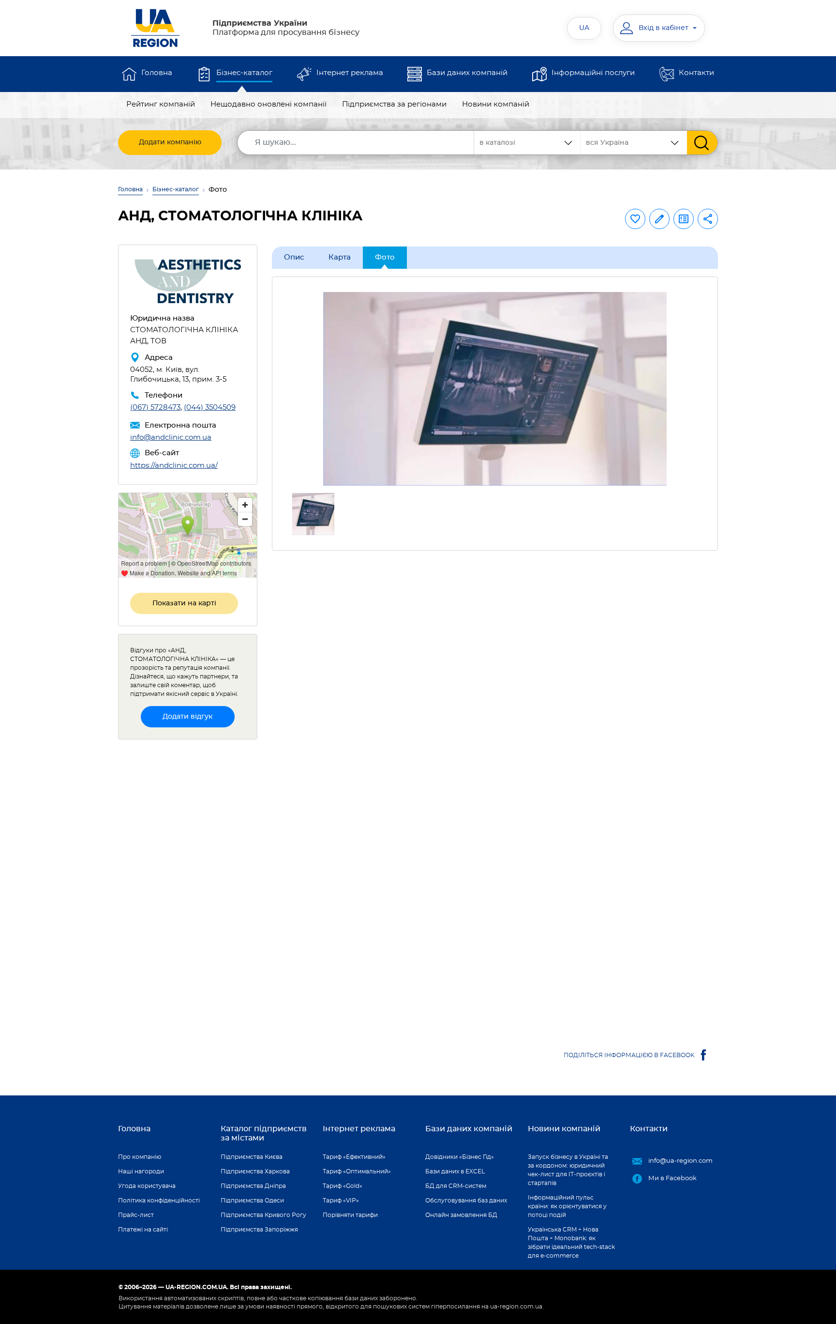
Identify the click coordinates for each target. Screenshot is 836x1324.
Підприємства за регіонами (394, 104)
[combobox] (634, 142)
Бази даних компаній (467, 73)
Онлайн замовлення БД (461, 1215)
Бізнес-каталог (244, 73)
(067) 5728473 (155, 407)
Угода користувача (147, 1186)
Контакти (696, 73)
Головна (156, 73)
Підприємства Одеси (252, 1200)
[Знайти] (702, 142)
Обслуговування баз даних (466, 1200)
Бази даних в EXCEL (455, 1171)
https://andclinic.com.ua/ (174, 465)
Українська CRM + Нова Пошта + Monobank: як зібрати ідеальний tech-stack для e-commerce (571, 1243)
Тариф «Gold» (342, 1186)
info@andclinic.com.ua (170, 437)
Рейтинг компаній (160, 104)
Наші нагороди (141, 1171)
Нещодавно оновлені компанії (268, 104)
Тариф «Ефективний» (354, 1157)
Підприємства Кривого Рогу (263, 1215)
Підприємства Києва (252, 1157)
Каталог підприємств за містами (264, 1133)
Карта (339, 257)
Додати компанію (170, 142)
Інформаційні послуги (593, 73)
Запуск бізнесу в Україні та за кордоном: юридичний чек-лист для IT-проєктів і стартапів (568, 1170)
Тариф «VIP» (341, 1200)
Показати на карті (184, 603)
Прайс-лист (136, 1215)
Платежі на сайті (143, 1229)
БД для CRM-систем (455, 1186)
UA (584, 28)
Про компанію (139, 1157)
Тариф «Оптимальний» (357, 1171)
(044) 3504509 (210, 407)
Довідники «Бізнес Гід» (459, 1157)
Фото (385, 257)
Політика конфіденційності (159, 1200)
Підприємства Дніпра (253, 1186)
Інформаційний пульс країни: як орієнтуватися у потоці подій (567, 1206)
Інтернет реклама (349, 73)
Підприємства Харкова (255, 1171)
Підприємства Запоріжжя (259, 1229)
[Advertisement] (495, 641)
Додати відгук (187, 716)
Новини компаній (495, 104)
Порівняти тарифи (350, 1215)
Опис (294, 257)
